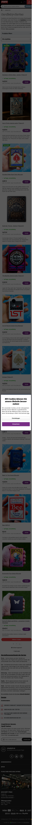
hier (28, 413)
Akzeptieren (16, 424)
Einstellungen (16, 418)
